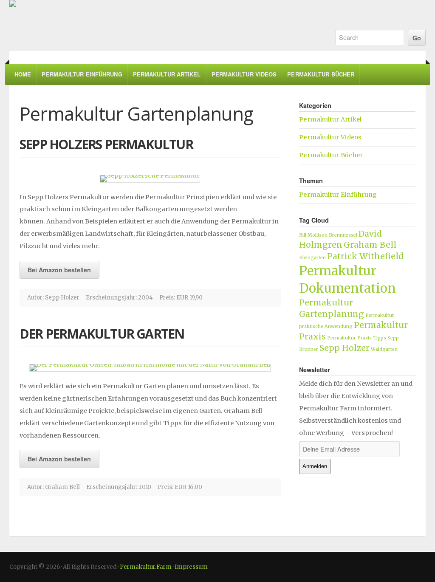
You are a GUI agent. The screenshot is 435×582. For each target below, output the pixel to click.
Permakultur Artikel (167, 74)
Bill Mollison (313, 235)
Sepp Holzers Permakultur (106, 144)
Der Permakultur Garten (102, 333)
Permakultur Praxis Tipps (356, 338)
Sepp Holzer (344, 348)
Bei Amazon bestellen (59, 270)
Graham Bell (370, 245)
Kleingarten (312, 257)
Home (22, 74)
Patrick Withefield (365, 256)
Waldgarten (384, 349)
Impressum (191, 567)
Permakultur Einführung (82, 74)
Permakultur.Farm (163, 25)
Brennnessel (343, 235)
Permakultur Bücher (320, 74)
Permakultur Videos (244, 74)
